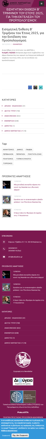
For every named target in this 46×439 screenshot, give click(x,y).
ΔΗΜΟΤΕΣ (8, 126)
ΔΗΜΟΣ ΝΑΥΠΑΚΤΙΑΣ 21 (13, 131)
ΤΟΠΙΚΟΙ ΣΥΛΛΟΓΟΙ (23, 159)
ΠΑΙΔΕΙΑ (29, 149)
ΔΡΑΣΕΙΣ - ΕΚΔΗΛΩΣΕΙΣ (13, 106)
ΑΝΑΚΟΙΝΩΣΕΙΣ (10, 116)
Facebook (30, 87)
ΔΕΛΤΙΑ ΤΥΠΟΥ (10, 111)
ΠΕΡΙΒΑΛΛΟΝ (8, 154)
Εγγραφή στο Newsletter (23, 371)
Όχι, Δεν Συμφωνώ (20, 435)
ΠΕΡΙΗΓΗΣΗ (20, 154)
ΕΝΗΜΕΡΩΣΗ (17, 44)
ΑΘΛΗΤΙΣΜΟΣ (8, 149)
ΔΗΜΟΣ (20, 149)
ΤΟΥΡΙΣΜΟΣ (7, 163)
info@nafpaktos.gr (15, 257)
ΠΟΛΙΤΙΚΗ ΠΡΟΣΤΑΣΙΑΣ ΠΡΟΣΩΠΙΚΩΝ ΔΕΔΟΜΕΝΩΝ (23, 417)
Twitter (41, 87)
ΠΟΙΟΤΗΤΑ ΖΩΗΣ (35, 154)
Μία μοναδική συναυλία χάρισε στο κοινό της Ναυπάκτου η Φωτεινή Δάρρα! (27, 187)
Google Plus (35, 87)
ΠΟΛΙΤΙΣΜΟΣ (8, 159)
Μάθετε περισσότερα (9, 430)
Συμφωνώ (6, 435)
